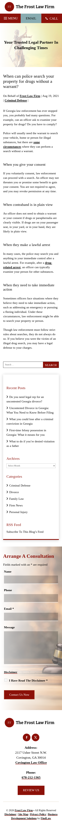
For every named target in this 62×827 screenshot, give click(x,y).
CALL (54, 18)
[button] (10, 17)
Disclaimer (10, 672)
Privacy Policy (38, 814)
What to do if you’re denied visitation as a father (30, 444)
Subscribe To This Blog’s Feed (24, 531)
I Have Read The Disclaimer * (28, 680)
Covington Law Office (31, 762)
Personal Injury (18, 512)
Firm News (16, 505)
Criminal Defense (16, 100)
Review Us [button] (31, 790)
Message (9, 627)
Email (9, 608)
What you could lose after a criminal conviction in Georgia (29, 421)
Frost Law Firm (30, 96)
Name (7, 571)
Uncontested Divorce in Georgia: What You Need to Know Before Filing (30, 410)
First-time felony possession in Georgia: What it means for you (26, 432)
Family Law (16, 498)
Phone (8, 590)
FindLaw (46, 818)
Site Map (23, 814)
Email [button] (31, 18)
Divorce (14, 492)
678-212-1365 (31, 777)
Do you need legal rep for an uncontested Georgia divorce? (25, 399)
